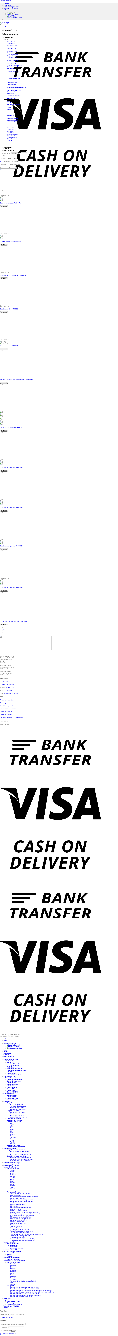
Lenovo (12, 1134)
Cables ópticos (12, 1087)
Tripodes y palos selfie (14, 1304)
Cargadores (7, 1101)
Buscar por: (6, 153)
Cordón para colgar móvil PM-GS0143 (11, 467)
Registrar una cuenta (6, 1317)
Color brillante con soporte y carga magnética (24, 1196)
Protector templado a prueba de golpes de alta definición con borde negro (32, 1292)
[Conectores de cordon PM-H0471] (21, 194)
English (15, 16)
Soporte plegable (15, 1228)
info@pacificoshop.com (11, 693)
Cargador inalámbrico (14, 1118)
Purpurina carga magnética (18, 1220)
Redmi (12, 1184)
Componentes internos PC (12, 1162)
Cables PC (10, 1089)
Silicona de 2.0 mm (16, 1225)
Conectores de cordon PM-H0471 (10, 203)
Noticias (6, 3)
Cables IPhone (11, 1096)
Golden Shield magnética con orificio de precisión (25, 1214)
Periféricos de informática (11, 1257)
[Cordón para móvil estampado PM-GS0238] (21, 270)
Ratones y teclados (13, 1259)
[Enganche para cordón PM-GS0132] (21, 410)
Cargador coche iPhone (17, 1112)
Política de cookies (6, 714)
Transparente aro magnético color (20, 1236)
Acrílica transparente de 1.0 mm (20, 1193)
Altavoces (10, 1062)
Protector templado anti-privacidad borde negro (24, 1293)
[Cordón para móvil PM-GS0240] (21, 304)
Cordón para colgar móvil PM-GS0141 (11, 507)
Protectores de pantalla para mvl (14, 1261)
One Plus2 (13, 1271)
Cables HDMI (11, 1086)
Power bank (7, 1298)
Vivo (11, 1187)
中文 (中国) (18, 17)
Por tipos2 (10, 1286)
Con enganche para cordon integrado (21, 1201)
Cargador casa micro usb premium (20, 1154)
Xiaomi (12, 1189)
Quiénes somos (5, 681)
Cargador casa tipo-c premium (19, 1153)
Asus (11, 1126)
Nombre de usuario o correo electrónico (12, 1324)
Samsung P (14, 1137)
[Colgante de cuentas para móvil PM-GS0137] (21, 618)
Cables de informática (10, 1078)
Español (6, 13)
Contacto (6, 148)
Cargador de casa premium (16, 1150)
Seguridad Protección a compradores (11, 717)
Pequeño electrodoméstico (12, 1251)
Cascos (9, 1071)
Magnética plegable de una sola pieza (22, 1215)
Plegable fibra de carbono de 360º (20, 1218)
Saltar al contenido (5, 0)
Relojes (9, 1256)
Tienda (5, 35)
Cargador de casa (13, 1103)
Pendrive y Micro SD (10, 1250)
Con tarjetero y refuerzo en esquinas (21, 1203)
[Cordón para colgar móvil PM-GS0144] (21, 538)
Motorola (13, 1175)
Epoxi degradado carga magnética (20, 1207)
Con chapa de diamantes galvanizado (22, 1200)
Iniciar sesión (4, 206)
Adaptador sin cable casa (18, 1109)
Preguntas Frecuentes (10, 8)
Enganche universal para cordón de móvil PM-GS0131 (16, 379)
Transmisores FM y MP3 (11, 1306)
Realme (12, 1182)
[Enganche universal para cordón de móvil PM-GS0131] (21, 376)
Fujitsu (12, 1129)
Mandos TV (10, 1253)
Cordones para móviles (11, 1165)
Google (12, 1170)
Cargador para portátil (14, 1121)
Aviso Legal (7, 5)
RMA (5, 10)
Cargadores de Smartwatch (16, 1146)
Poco (12, 1181)
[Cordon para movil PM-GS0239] (21, 338)
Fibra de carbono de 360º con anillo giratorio (24, 1212)
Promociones (7, 147)
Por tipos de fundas (13, 1192)
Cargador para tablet (13, 1145)
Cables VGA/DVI (12, 1092)
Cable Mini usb (12, 1095)
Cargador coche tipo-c (17, 1115)
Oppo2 (12, 1273)
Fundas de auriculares (14, 1075)
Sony (12, 1139)
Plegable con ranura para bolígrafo (21, 1217)
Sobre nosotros (8, 150)
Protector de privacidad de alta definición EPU (24, 1289)
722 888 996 (8, 690)
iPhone (12, 1173)
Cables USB (11, 1090)
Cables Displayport (13, 1084)
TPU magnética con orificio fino (20, 1232)
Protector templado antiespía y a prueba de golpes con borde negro (30, 1290)
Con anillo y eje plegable (18, 1198)
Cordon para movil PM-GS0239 (9, 346)
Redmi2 (12, 1278)
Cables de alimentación (14, 1079)
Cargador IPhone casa (17, 1104)
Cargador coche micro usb (18, 1114)
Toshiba (12, 1142)
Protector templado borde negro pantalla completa (25, 1295)
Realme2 (13, 1276)
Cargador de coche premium (16, 1156)
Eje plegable (14, 1206)
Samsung (13, 1186)
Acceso (13, 1330)
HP (11, 1131)
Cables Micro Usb (12, 1098)
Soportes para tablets (14, 1303)
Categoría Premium (9, 1148)
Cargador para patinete (14, 1120)
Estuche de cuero (15, 1209)
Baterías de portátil (9, 1076)
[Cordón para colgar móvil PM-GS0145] (21, 577)
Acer (11, 1123)
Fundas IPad (14, 1246)
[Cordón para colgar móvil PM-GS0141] (21, 498)
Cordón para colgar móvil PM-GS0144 (11, 546)
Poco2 (12, 1275)
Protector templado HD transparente (21, 1296)
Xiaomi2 (12, 1284)
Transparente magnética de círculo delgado (23, 1239)
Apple (12, 1125)
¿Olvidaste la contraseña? (8, 1334)
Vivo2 (12, 1282)
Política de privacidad (6, 712)
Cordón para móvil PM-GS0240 (9, 309)
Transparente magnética (17, 1237)
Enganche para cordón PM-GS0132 (11, 427)
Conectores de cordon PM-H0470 (10, 241)
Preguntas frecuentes (6, 700)
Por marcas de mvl (13, 1168)
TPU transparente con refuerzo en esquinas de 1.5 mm (27, 1234)
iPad (11, 1267)
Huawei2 (13, 1265)
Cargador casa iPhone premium (20, 1151)
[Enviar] (4, 155)
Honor (12, 1171)
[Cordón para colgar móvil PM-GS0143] (21, 458)
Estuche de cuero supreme (18, 1211)
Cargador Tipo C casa (17, 1107)
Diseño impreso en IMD (17, 1204)
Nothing (12, 1176)
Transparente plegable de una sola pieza (22, 1240)
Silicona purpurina (16, 1226)
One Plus (13, 1178)
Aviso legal (3, 703)
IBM (11, 1132)
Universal (13, 1143)
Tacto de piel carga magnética (19, 1229)
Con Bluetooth (14, 1064)
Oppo (12, 1179)
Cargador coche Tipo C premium (20, 1161)
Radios (9, 1254)
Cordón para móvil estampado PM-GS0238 (13, 275)
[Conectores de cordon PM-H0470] (21, 232)
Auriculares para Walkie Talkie (17, 1070)
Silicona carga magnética (18, 1223)
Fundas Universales (16, 1248)
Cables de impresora (13, 1081)
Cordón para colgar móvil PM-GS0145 (11, 587)
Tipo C (12, 1140)
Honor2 (12, 1264)
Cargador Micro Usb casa (18, 1106)
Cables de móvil (8, 1093)
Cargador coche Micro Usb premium (21, 1159)
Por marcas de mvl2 (13, 1262)
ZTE (11, 1190)
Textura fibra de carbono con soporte (21, 1231)
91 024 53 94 (10, 687)
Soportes (6, 1300)
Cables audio (11, 1073)
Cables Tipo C (11, 1100)
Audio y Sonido (8, 1061)
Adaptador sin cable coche (18, 1117)
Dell (11, 1128)
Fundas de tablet (12, 1245)
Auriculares (11, 1067)
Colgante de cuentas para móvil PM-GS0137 (13, 621)
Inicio (5, 33)
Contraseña (4, 1327)
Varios (5, 1307)
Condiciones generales (11, 7)
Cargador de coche (13, 1111)
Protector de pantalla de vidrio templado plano (24, 1287)
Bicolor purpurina (15, 1195)
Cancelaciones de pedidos (8, 709)
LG (11, 1136)
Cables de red (11, 1082)
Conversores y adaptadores (12, 1164)
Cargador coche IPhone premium (20, 1157)
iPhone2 (13, 1268)
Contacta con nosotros (7, 684)
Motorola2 (13, 1270)
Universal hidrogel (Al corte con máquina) (23, 1281)
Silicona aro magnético (17, 1221)
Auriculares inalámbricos (15, 1068)
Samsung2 (13, 1279)
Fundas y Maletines (9, 1242)
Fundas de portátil (13, 1243)
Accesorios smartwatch (11, 1059)
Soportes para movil (13, 1301)
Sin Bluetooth (14, 1065)
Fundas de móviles (9, 1167)
